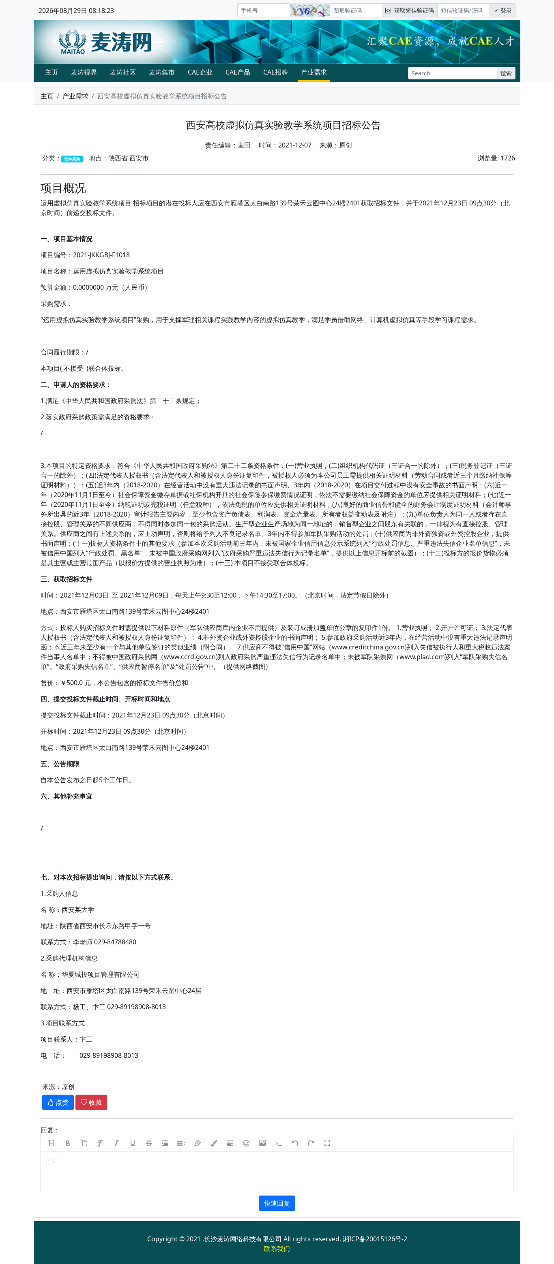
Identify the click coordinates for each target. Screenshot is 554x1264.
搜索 (506, 73)
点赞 (61, 1102)
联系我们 (277, 1248)
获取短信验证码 (412, 10)
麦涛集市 (162, 72)
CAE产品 (237, 72)
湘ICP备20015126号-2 (375, 1238)
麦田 (244, 145)
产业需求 (314, 72)
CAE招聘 (275, 72)
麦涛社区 (123, 72)
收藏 (94, 1102)
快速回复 (277, 1203)
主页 (51, 72)
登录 (505, 10)
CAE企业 (200, 72)
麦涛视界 (84, 72)
